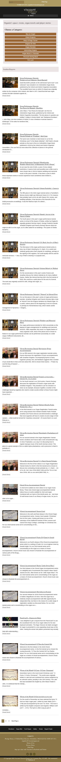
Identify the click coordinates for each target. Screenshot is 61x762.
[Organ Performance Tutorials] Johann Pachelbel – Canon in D (39, 189)
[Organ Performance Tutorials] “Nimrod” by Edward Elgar (39, 294)
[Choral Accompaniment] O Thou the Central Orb (36, 644)
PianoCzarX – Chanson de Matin (30, 618)
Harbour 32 (31, 760)
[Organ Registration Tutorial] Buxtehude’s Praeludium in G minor (39, 434)
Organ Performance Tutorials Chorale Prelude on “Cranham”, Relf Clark (33, 135)
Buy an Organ (30, 34)
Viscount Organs (30, 11)
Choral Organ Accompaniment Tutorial (32, 485)
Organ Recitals (30, 47)
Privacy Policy (30, 745)
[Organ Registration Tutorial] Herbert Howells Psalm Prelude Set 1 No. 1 (37, 406)
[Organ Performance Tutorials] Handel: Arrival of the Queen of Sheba (37, 215)
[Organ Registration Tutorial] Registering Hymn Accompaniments (35, 349)
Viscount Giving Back (30, 57)
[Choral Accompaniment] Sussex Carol (32, 511)
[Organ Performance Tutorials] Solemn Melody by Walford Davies (39, 269)
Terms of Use (30, 743)
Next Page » (15, 721)
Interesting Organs (30, 50)
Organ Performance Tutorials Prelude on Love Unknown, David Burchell (33, 79)
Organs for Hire (30, 44)
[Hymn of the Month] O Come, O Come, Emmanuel (36, 670)
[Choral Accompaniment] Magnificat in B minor (35, 592)
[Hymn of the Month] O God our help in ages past (36, 696)
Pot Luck (30, 60)
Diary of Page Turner (30, 40)
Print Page (44, 2)
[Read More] (6, 95)
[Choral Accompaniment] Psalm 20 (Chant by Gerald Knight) (37, 538)
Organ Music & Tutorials (30, 53)
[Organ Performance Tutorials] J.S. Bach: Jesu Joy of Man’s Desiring (39, 243)
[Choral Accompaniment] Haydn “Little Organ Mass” (37, 565)
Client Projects (30, 37)
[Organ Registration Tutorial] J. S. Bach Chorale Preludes (38, 461)
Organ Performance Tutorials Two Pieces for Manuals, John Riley (31, 107)
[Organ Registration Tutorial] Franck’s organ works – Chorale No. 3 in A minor (37, 378)
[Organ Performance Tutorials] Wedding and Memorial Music (37, 321)
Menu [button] (32, 15)
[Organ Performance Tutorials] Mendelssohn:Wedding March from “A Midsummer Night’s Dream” (37, 163)
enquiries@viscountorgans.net (36, 5)
